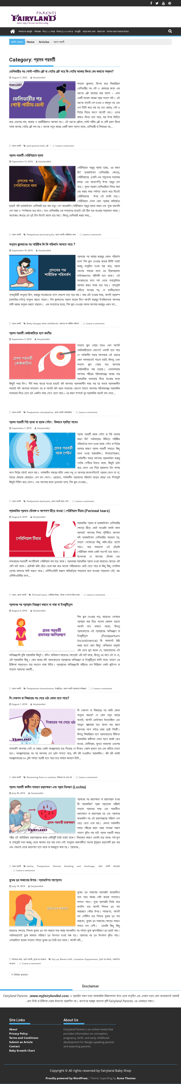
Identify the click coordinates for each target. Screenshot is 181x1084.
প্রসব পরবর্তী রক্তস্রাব (109, 866)
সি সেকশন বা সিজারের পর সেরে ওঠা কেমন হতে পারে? (39, 698)
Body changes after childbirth (42, 323)
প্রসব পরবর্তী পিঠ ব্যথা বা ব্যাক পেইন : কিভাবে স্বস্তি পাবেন (43, 422)
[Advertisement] (143, 15)
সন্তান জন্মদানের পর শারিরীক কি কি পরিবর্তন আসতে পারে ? (42, 244)
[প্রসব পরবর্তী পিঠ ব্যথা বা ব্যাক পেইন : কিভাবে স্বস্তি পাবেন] (42, 434)
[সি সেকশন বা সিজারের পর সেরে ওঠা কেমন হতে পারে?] (42, 710)
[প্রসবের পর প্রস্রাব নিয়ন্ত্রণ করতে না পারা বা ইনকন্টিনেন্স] (42, 616)
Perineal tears (39, 594)
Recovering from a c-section (41, 777)
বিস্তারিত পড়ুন (16, 137)
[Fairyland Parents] (12, 30)
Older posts (21, 974)
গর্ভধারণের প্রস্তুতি (25, 31)
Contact (14, 1046)
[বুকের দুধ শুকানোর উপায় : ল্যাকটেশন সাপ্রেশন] (42, 892)
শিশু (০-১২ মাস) (48, 31)
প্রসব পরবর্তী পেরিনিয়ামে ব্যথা (26, 155)
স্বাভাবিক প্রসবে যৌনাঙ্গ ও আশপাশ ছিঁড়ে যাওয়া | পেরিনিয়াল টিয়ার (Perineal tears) (59, 511)
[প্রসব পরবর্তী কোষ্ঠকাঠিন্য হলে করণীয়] (42, 345)
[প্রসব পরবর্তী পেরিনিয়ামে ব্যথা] (42, 167)
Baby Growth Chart (22, 1050)
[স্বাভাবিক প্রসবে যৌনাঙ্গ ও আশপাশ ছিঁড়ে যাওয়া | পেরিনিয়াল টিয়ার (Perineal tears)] (42, 522)
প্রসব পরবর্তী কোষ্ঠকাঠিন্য (63, 412)
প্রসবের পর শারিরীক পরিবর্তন (69, 323)
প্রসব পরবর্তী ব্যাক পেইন (59, 501)
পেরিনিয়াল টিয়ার (53, 594)
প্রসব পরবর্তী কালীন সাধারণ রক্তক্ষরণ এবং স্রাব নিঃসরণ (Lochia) (47, 787)
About (13, 1029)
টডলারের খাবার (17, 959)
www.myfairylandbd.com (49, 996)
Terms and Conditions (23, 1038)
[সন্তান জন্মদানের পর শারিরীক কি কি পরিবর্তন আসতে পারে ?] (42, 256)
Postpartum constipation (40, 412)
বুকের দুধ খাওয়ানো (40, 959)
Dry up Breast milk (62, 959)
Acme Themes (126, 1078)
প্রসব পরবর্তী (16, 145)
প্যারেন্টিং (78, 31)
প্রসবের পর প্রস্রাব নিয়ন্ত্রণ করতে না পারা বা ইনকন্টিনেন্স (40, 604)
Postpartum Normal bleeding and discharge (65, 866)
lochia (30, 866)
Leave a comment (65, 145)
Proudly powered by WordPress (66, 1078)
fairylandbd (39, 77)
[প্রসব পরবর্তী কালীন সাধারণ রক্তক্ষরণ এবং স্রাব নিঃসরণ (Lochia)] (42, 799)
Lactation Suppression (86, 959)
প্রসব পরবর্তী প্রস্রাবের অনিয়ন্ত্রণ (74, 688)
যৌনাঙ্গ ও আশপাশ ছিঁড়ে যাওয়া (70, 594)
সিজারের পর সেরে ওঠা (64, 777)
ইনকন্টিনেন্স (58, 688)
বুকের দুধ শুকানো (105, 959)
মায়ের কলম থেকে (89, 31)
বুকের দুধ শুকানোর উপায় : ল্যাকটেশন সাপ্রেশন (35, 880)
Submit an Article (21, 1042)
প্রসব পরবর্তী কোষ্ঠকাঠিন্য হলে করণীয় (30, 333)
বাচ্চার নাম (101, 31)
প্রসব (14, 594)
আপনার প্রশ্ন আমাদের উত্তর (118, 31)
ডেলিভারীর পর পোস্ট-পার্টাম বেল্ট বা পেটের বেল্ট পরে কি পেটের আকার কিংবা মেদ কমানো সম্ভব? (61, 71)
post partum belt (36, 145)
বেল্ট (47, 145)
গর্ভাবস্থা (37, 31)
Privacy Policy (18, 1033)
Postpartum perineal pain (40, 234)
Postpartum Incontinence (40, 688)
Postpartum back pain (38, 501)
